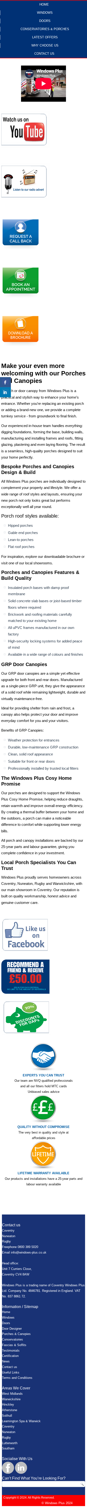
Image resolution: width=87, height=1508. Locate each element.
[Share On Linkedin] (5, 392)
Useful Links (10, 1372)
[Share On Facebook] (5, 382)
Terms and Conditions (17, 1378)
